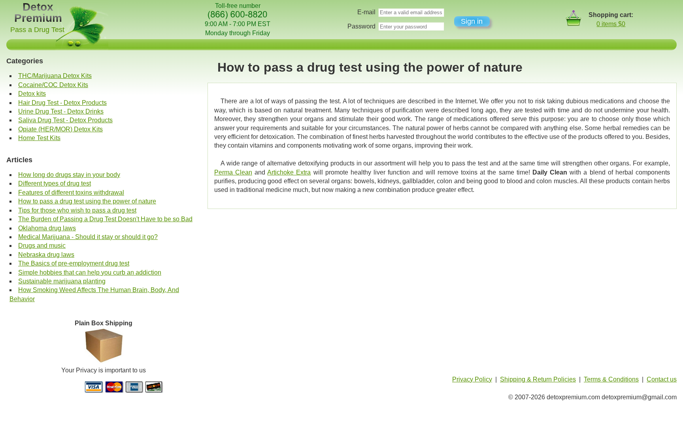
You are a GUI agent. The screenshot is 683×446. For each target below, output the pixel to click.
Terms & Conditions (611, 379)
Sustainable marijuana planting (62, 281)
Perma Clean (233, 172)
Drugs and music (42, 245)
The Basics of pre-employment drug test (73, 263)
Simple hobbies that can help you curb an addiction (89, 272)
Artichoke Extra (289, 172)
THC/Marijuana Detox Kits (55, 75)
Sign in (472, 21)
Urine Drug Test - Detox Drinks (61, 111)
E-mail (366, 12)
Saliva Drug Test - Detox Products (65, 120)
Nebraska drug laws (46, 254)
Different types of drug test (54, 183)
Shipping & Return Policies (538, 379)
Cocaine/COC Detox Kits (53, 85)
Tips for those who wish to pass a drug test (77, 210)
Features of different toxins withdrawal (71, 192)
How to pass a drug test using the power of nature (87, 201)
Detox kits (32, 93)
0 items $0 (610, 24)
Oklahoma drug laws (47, 228)
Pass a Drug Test (37, 30)
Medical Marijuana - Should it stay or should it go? (88, 236)
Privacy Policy (472, 379)
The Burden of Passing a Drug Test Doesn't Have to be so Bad (105, 219)
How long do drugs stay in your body (69, 174)
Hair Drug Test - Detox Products (62, 102)
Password (361, 26)
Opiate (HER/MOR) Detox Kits (60, 129)
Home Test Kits (39, 138)
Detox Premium (38, 12)
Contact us (662, 379)
